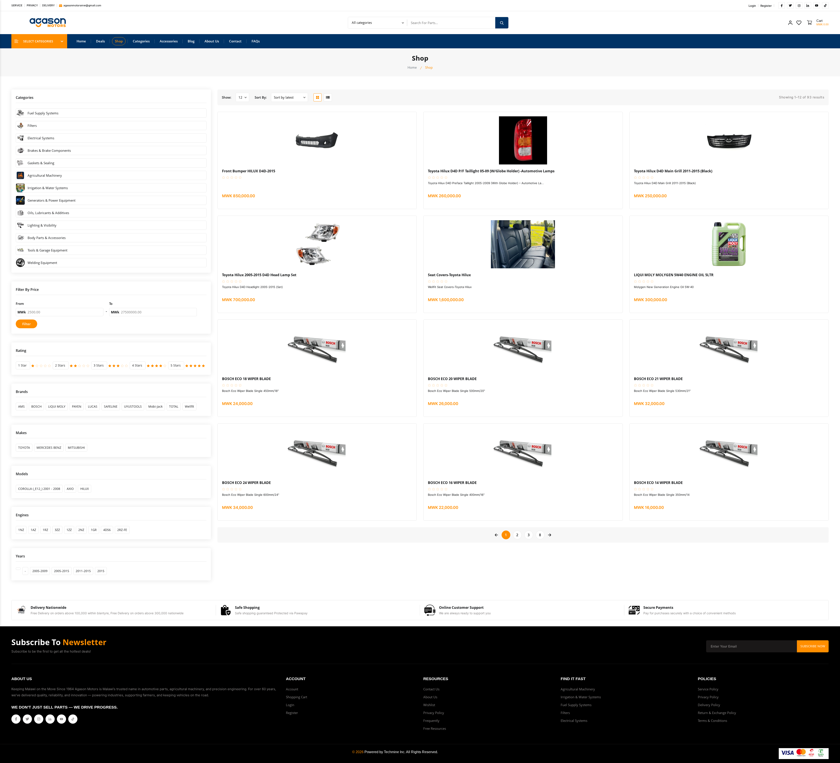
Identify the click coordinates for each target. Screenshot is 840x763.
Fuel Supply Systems (576, 705)
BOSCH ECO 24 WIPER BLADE (246, 482)
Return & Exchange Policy (717, 713)
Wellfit (189, 406)
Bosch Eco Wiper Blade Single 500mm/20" (456, 391)
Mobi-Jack (155, 406)
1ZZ (69, 530)
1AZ (33, 530)
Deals (100, 41)
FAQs (256, 41)
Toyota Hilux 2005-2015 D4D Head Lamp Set (259, 275)
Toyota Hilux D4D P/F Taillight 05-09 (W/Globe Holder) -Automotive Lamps (491, 171)
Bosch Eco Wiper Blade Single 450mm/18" (250, 391)
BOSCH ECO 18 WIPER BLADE (246, 379)
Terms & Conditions (712, 720)
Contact (235, 41)
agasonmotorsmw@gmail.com (82, 5)
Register (766, 5)
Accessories (169, 41)
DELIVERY (48, 5)
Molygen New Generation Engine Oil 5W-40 (664, 287)
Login (752, 5)
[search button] (501, 22)
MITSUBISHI (76, 447)
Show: (226, 97)
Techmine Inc (394, 752)
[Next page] (549, 535)
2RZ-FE (122, 530)
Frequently (431, 720)
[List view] (328, 97)
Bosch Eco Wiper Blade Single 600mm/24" (250, 494)
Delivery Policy (709, 705)
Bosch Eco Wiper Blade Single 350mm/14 (662, 494)
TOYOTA (24, 447)
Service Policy (708, 689)
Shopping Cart (296, 697)
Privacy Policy (433, 713)
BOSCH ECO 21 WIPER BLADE (658, 379)
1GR (94, 530)
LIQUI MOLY (56, 406)
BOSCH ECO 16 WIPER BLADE (452, 482)
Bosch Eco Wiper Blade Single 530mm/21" (662, 391)
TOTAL (173, 406)
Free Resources (434, 728)
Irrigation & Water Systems (581, 697)
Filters (565, 713)
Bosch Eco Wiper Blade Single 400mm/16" (456, 494)
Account (292, 689)
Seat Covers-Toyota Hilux (449, 275)
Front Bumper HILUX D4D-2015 (248, 171)
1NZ (21, 530)
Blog (191, 41)
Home (81, 41)
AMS (21, 406)
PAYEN (76, 406)
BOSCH (36, 406)
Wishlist (429, 705)
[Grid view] (317, 97)
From (20, 303)
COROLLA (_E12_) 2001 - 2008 (39, 489)
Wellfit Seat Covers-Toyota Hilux (450, 287)
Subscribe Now (812, 646)
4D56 (107, 530)
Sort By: (261, 97)
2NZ (81, 530)
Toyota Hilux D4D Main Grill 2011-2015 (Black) (673, 171)
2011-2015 (83, 571)
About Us (212, 41)
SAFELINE (110, 406)
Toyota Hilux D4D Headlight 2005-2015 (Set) (252, 287)
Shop (119, 41)
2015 (100, 571)
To (110, 303)
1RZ (45, 530)
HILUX (84, 489)
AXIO (70, 489)
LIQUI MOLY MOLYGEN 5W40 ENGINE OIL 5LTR (674, 275)
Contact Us (431, 689)
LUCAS (92, 406)
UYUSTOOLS (133, 406)
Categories (141, 41)
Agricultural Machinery (578, 689)
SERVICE (16, 5)
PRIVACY (32, 5)
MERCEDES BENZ (49, 447)
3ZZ (57, 530)
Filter (26, 324)
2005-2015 (61, 571)
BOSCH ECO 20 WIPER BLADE (452, 379)
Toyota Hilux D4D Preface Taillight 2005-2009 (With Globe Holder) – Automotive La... (486, 183)
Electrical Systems (574, 720)
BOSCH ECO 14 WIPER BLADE (658, 482)
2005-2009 (39, 571)
